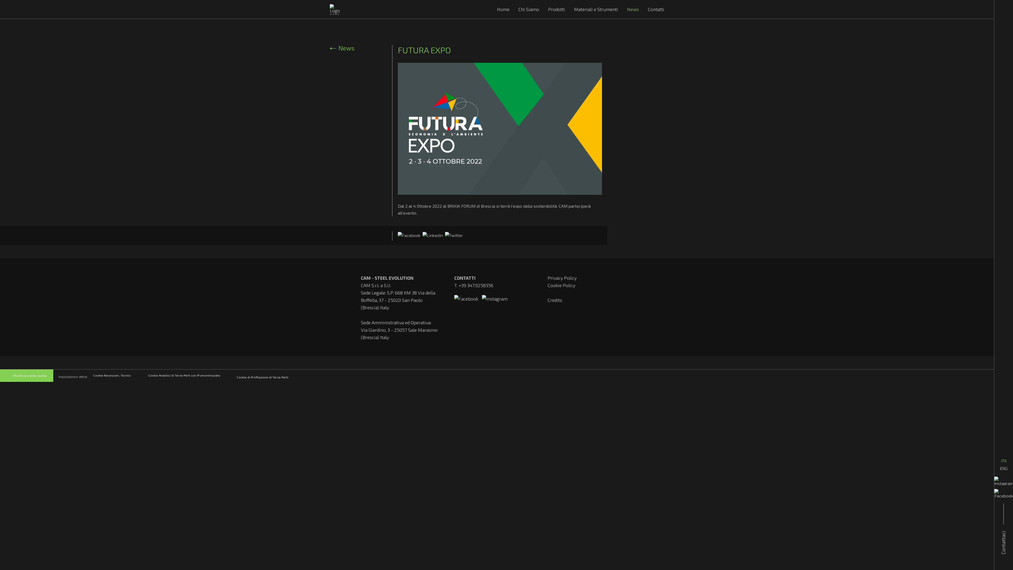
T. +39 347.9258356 (473, 285)
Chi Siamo (528, 9)
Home (503, 9)
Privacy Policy (562, 278)
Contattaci (1003, 542)
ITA (1004, 460)
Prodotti (556, 9)
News (633, 9)
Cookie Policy (561, 285)
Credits (555, 300)
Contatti (656, 9)
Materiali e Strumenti (596, 9)
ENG (1004, 468)
